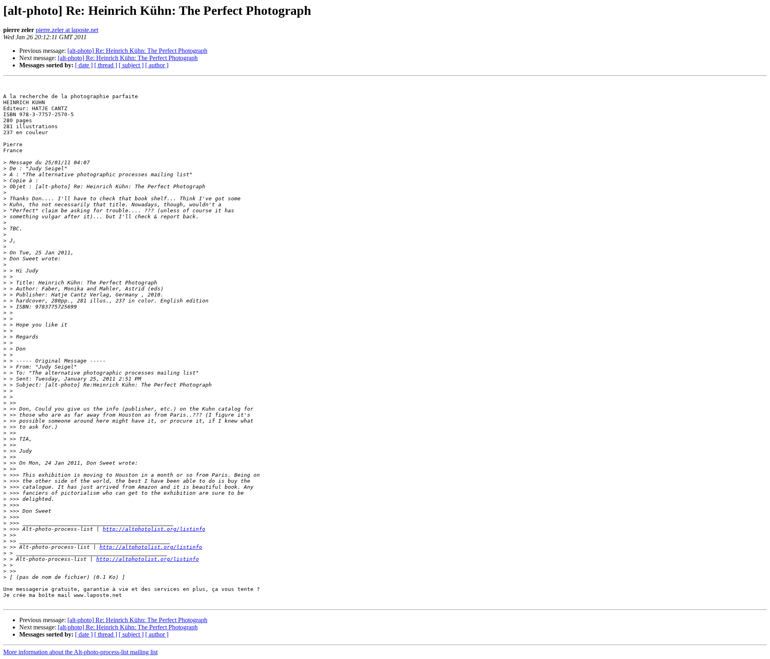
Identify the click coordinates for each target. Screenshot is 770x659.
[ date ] (84, 65)
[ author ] (156, 65)
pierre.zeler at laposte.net (67, 29)
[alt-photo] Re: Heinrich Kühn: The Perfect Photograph (137, 50)
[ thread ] (105, 65)
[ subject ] (131, 65)
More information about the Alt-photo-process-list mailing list (80, 652)
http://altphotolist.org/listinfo (154, 529)
